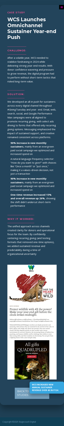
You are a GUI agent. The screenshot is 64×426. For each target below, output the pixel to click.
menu (61, 7)
